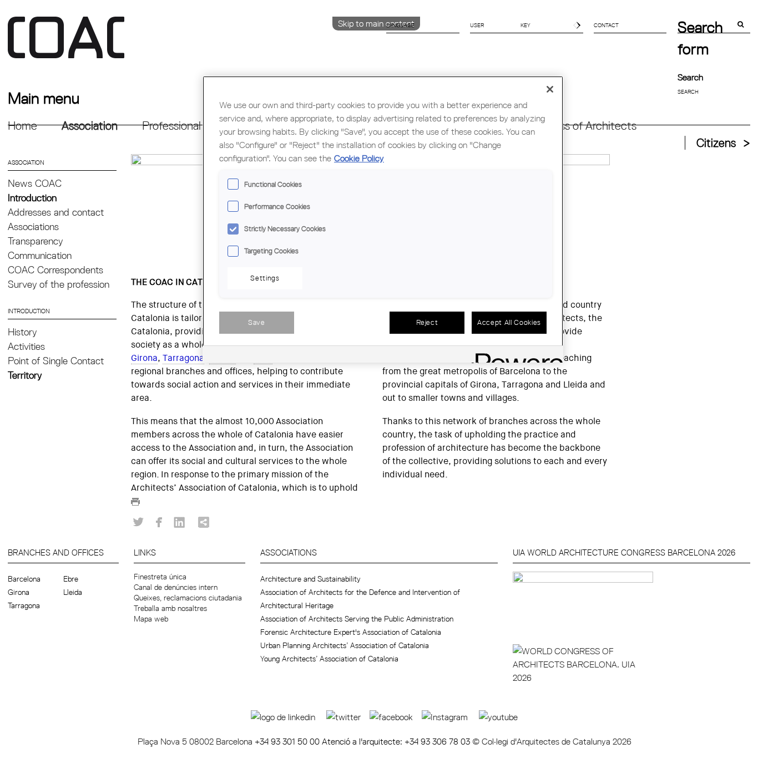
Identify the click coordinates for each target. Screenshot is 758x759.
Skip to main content (376, 23)
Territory (25, 375)
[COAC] (193, 44)
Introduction (32, 197)
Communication (40, 255)
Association (90, 126)
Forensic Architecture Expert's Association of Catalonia (350, 632)
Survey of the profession (58, 284)
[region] (383, 219)
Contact (606, 25)
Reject (427, 322)
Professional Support (192, 126)
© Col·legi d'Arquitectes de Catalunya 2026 (551, 741)
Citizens (716, 143)
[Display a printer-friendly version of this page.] (135, 505)
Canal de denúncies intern (176, 587)
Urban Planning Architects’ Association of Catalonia (344, 645)
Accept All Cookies (509, 322)
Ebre (70, 579)
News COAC (35, 183)
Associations (33, 226)
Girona (144, 358)
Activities (26, 346)
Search (690, 77)
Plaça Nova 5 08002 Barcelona (196, 741)
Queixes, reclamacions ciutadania (188, 598)
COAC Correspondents (55, 269)
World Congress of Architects (564, 126)
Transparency (35, 241)
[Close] (550, 89)
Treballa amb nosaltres (170, 608)
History (22, 331)
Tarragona (183, 358)
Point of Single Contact (56, 360)
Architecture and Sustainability (310, 579)
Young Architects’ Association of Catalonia (329, 659)
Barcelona (24, 579)
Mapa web (151, 619)
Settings (264, 278)
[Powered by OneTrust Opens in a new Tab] (515, 356)
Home (22, 126)
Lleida (72, 592)
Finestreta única (160, 577)
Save (256, 322)
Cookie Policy (359, 158)
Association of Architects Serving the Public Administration (356, 619)
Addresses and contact (56, 212)
